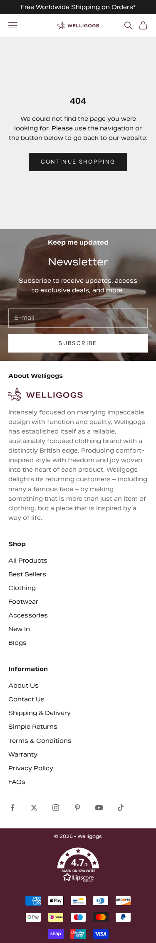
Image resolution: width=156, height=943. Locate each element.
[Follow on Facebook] (12, 807)
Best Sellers (27, 574)
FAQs (16, 782)
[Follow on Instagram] (56, 807)
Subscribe (78, 343)
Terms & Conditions (40, 741)
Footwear (23, 601)
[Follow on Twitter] (34, 807)
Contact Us (26, 699)
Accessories (28, 615)
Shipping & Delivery (39, 713)
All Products (27, 560)
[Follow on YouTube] (99, 807)
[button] (78, 865)
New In (19, 629)
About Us (23, 685)
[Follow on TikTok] (120, 807)
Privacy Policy (30, 768)
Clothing (22, 588)
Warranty (22, 754)
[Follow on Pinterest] (77, 807)
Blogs (17, 643)
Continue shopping (78, 161)
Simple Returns (32, 726)
